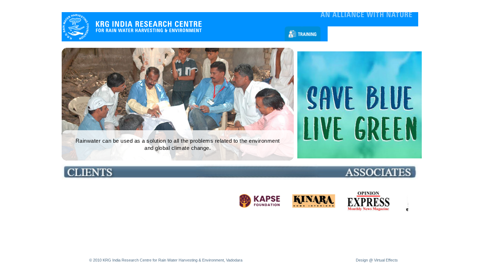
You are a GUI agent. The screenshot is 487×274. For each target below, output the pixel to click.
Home (71, 6)
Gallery (280, 6)
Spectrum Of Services (244, 6)
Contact (330, 6)
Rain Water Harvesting (130, 6)
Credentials (304, 6)
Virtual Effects (386, 260)
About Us (92, 6)
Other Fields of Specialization (187, 6)
